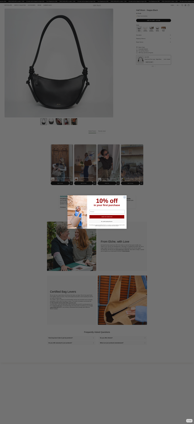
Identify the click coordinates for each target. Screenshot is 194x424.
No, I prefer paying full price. (107, 221)
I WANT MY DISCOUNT (107, 216)
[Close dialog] (125, 197)
